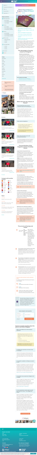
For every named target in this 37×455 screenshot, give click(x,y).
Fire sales (20, 439)
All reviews (3, 174)
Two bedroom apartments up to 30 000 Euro (25, 79)
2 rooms (5, 46)
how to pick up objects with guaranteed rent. (25, 372)
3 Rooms (4, 31)
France (4, 182)
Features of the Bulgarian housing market (24, 32)
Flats (5, 9)
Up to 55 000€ (6, 20)
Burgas (3, 63)
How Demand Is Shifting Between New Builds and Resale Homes (7, 212)
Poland (4, 188)
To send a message (29, 318)
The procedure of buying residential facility (25, 34)
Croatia (11, 185)
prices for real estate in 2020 (26, 186)
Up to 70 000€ (6, 26)
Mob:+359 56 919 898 (5, 445)
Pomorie (3, 74)
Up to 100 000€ (6, 33)
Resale (5, 5)
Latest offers (21, 438)
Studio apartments (6, 18)
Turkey (11, 182)
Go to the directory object (25, 413)
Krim (10, 190)
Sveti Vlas (3, 61)
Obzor (3, 66)
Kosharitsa (3, 71)
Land (3, 440)
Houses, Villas (6, 11)
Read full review (11, 130)
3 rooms (5, 42)
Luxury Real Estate (6, 44)
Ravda (3, 60)
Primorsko (3, 64)
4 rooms (5, 48)
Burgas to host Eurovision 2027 (7, 199)
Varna (3, 72)
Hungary (4, 187)
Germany (11, 188)
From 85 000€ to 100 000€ (8, 29)
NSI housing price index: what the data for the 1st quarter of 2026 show (8, 208)
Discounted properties (6, 439)
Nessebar (3, 69)
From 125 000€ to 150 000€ (8, 35)
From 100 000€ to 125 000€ (8, 34)
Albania (4, 190)
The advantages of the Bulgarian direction (24, 28)
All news (3, 214)
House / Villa (4, 435)
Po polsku (23, 12)
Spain (4, 180)
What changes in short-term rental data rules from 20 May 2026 (7, 203)
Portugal (4, 185)
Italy (10, 180)
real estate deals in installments (23, 386)
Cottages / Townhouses (23, 433)
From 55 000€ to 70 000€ (8, 21)
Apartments (6, 13)
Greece (11, 187)
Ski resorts (5, 50)
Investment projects (22, 440)
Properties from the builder (8, 7)
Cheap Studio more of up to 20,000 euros (24, 78)
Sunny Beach (4, 58)
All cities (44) (4, 78)
